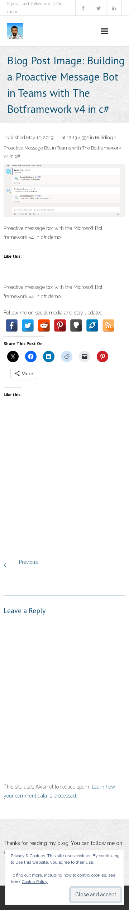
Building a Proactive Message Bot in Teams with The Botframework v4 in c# (62, 147)
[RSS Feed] (108, 325)
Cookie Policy (35, 881)
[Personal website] (92, 325)
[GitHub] (76, 325)
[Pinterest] (60, 325)
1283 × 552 (78, 137)
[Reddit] (44, 325)
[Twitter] (28, 325)
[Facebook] (11, 325)
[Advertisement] (64, 486)
